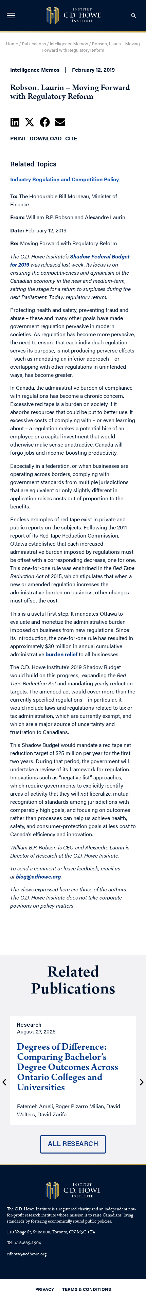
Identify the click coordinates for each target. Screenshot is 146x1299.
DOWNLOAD (46, 138)
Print (18, 138)
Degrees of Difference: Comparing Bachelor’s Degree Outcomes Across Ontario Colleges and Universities (67, 1068)
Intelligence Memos (69, 44)
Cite (71, 138)
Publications (34, 44)
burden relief (60, 654)
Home (12, 44)
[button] (15, 122)
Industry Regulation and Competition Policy (64, 179)
